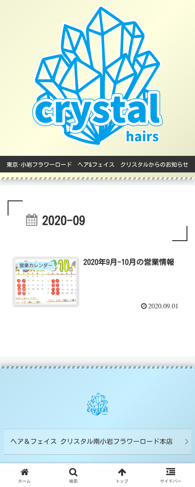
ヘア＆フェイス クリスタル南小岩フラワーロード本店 (91, 441)
